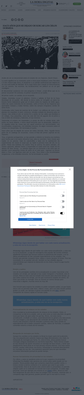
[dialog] (42, 197)
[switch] (62, 196)
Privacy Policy (51, 225)
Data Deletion (32, 225)
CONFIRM (30, 219)
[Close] (70, 170)
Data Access (42, 225)
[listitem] (42, 192)
